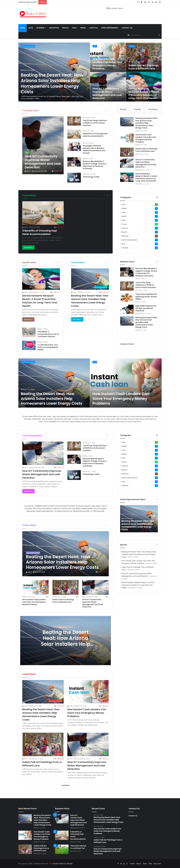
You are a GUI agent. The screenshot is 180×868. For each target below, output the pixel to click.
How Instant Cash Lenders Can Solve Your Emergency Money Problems (107, 63)
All (80, 110)
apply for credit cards (120, 416)
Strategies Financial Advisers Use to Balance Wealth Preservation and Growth (94, 149)
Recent (123, 109)
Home (22, 28)
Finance (125, 228)
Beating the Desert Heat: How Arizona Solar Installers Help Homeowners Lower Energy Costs (52, 83)
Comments (153, 109)
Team (145, 864)
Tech (74, 28)
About (138, 864)
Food (123, 220)
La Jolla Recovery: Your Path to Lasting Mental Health (47, 347)
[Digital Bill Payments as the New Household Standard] (127, 309)
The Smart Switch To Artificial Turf (78, 847)
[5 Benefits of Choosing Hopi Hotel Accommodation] (74, 134)
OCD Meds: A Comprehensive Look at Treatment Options (48, 334)
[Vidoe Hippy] (32, 14)
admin (28, 171)
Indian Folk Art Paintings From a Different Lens (143, 67)
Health (65, 28)
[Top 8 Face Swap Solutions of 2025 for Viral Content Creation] (74, 121)
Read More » (28, 247)
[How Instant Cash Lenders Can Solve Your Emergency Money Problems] (127, 138)
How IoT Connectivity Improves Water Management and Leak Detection (107, 93)
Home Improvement (109, 28)
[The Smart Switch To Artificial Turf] (62, 849)
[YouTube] (145, 2)
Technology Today (91, 177)
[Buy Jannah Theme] (114, 8)
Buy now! (157, 864)
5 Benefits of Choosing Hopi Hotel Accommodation (95, 134)
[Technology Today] (74, 178)
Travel (83, 28)
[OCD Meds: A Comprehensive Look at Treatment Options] (29, 332)
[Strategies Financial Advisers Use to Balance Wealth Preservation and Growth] (74, 146)
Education (54, 28)
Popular (137, 109)
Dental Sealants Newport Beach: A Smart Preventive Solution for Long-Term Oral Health (143, 93)
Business (40, 28)
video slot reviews (99, 421)
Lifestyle (93, 28)
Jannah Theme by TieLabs (62, 864)
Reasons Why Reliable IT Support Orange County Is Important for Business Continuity (94, 165)
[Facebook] (138, 2)
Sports (124, 216)
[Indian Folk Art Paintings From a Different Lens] (127, 152)
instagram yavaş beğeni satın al (95, 506)
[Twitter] (141, 2)
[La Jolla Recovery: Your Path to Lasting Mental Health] (29, 345)
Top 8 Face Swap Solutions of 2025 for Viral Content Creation (95, 122)
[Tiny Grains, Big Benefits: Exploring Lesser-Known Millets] (127, 297)
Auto (30, 28)
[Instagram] (149, 2)
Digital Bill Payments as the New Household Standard (145, 308)
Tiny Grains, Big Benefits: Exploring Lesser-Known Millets (146, 296)
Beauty (124, 232)
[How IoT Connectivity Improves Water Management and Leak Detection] (43, 145)
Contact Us (127, 28)
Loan (94, 46)
